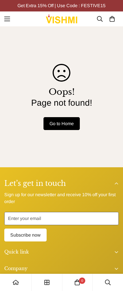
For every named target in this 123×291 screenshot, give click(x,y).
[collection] (47, 282)
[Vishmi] (61, 18)
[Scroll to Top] (112, 260)
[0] (112, 18)
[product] (15, 282)
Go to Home (61, 123)
